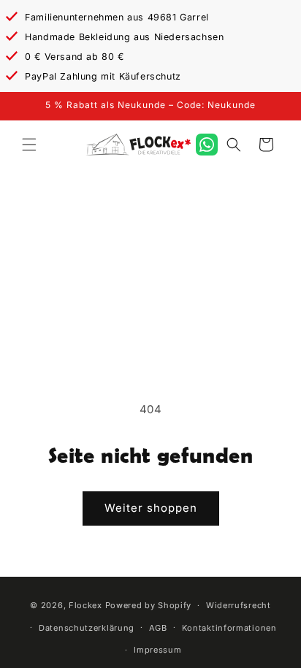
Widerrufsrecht (238, 605)
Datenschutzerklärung (86, 628)
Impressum (157, 650)
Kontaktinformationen (229, 628)
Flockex (85, 605)
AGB (158, 628)
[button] (29, 144)
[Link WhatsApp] (207, 145)
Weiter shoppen (150, 508)
